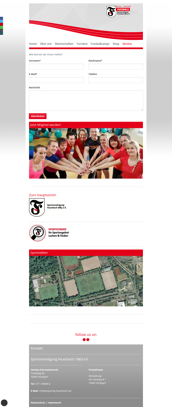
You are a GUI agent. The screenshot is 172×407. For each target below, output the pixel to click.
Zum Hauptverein (42, 195)
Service (127, 44)
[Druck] (47, 207)
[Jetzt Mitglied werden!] (86, 150)
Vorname (35, 60)
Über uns (46, 44)
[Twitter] (1, 21)
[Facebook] (1, 18)
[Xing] (1, 33)
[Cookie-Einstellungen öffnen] (4, 402)
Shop (116, 44)
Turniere (82, 44)
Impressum (54, 402)
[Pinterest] (1, 24)
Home (33, 44)
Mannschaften (64, 44)
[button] (46, 47)
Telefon (93, 74)
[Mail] (1, 30)
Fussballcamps (100, 44)
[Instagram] (87, 339)
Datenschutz (38, 402)
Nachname (95, 60)
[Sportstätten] (86, 278)
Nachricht (34, 87)
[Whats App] (1, 27)
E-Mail (33, 74)
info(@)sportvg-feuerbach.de (55, 390)
